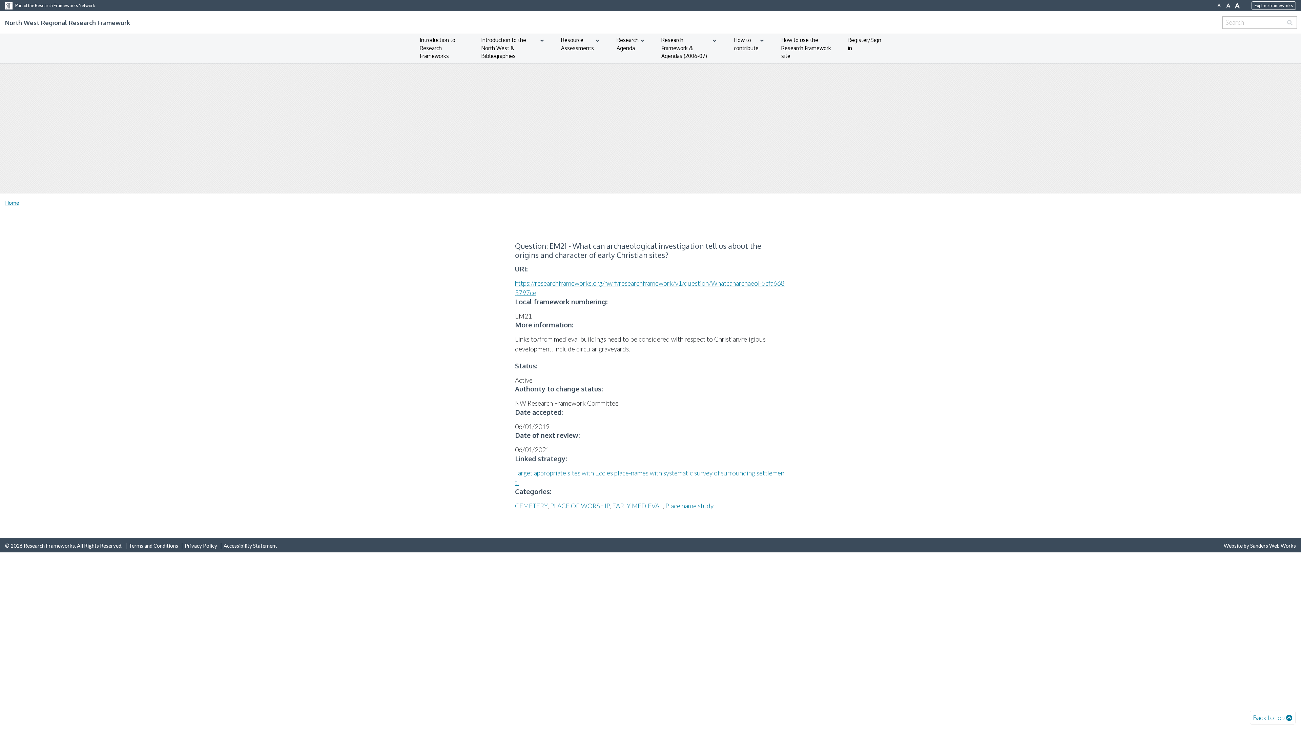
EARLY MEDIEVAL (637, 506)
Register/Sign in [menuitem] (864, 44)
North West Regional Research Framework (67, 22)
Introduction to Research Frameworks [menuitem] (437, 48)
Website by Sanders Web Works (1260, 546)
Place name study (689, 506)
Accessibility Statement (250, 546)
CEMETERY (531, 506)
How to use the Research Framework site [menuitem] (806, 48)
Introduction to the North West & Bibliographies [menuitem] (503, 48)
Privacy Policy (201, 546)
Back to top (1269, 717)
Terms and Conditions (153, 546)
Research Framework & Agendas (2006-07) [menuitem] (684, 48)
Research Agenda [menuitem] (628, 44)
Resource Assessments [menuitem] (577, 44)
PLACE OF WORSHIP (580, 506)
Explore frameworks (1274, 5)
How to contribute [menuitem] (746, 44)
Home (12, 203)
